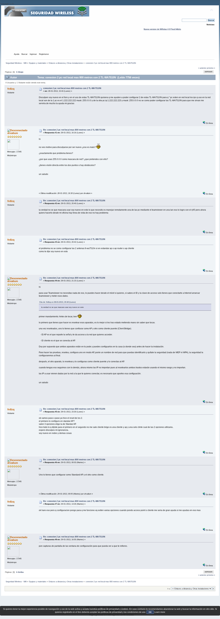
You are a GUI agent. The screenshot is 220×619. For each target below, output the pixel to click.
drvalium (12, 133)
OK (150, 612)
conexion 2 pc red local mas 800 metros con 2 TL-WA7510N (72, 88)
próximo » (211, 68)
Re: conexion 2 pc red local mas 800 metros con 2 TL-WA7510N (74, 130)
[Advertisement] (110, 45)
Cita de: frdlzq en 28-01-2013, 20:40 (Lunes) (57, 302)
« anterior (202, 68)
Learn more (159, 612)
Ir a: (168, 589)
